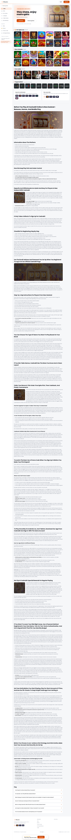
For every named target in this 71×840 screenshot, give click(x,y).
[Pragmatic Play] (16, 86)
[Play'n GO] (27, 86)
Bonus (4, 28)
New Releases (5, 20)
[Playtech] (38, 86)
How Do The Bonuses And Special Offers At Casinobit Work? (27, 800)
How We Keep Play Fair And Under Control (5, 42)
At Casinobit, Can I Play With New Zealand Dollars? (25, 793)
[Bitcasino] (6, 2)
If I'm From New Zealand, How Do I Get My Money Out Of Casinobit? (28, 811)
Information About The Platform (5, 39)
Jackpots (5, 15)
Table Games (5, 18)
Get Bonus (21, 20)
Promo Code (5, 30)
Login (61, 1)
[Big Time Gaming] (50, 86)
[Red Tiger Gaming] (44, 86)
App (4, 25)
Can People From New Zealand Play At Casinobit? (25, 790)
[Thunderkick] (66, 86)
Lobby (4, 8)
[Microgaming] (33, 86)
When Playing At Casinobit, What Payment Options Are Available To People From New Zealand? (34, 797)
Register (66, 1)
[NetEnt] (22, 86)
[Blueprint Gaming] (61, 86)
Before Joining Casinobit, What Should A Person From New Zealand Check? (30, 804)
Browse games (31, 20)
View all (26, 29)
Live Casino (5, 13)
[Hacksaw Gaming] (55, 86)
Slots (4, 11)
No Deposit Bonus (6, 33)
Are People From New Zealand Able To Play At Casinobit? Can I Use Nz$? (29, 808)
